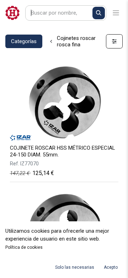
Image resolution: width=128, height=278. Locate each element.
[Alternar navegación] (116, 13)
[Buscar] (98, 13)
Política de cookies (24, 247)
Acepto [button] (111, 267)
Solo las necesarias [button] (74, 267)
